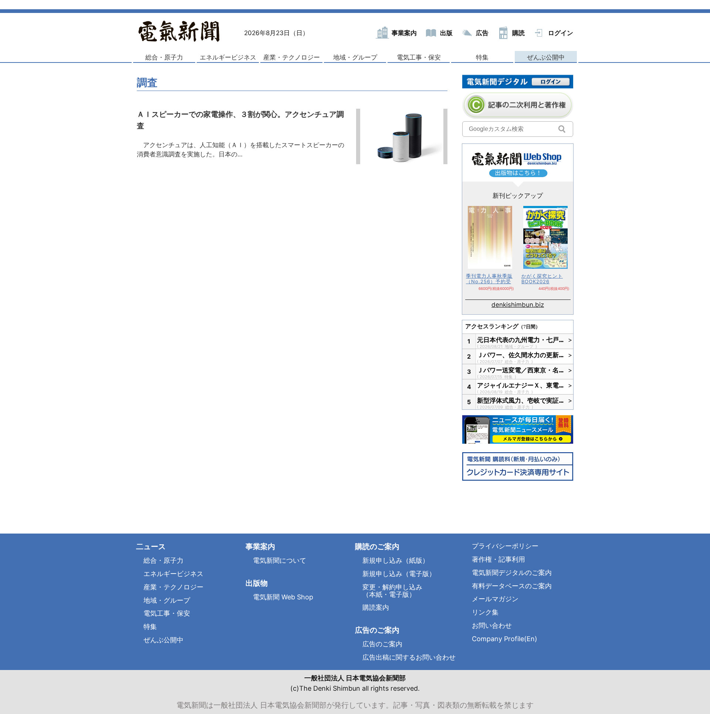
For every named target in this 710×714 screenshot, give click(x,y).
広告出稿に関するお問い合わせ (409, 657)
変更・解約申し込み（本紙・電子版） (392, 590)
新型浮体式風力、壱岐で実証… (520, 400)
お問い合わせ (492, 625)
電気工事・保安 (419, 57)
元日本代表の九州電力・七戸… (520, 340)
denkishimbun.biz (517, 304)
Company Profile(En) (504, 639)
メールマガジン (495, 599)
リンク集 (485, 612)
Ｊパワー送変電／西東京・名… (520, 370)
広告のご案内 (382, 644)
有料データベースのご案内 (512, 586)
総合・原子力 (164, 57)
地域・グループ (355, 57)
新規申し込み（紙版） (395, 560)
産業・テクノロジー (291, 57)
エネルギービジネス (228, 57)
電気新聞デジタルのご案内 (512, 572)
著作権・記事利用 (498, 559)
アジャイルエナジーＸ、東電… (520, 385)
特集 (482, 57)
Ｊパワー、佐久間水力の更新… (520, 355)
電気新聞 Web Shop (283, 597)
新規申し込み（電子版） (399, 574)
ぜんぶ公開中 (546, 57)
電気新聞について (279, 560)
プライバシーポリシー (505, 546)
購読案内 (375, 607)
